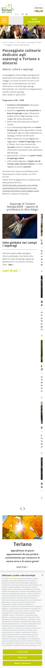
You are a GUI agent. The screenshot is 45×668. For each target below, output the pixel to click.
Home (4, 42)
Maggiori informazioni (22, 663)
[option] (19, 244)
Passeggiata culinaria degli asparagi (16, 45)
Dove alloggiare (34, 20)
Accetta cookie (22, 652)
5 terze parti (13, 578)
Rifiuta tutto (22, 657)
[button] (42, 575)
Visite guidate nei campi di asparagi (19, 244)
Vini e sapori (21, 42)
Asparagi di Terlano (34, 42)
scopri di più (9, 270)
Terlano (12, 42)
